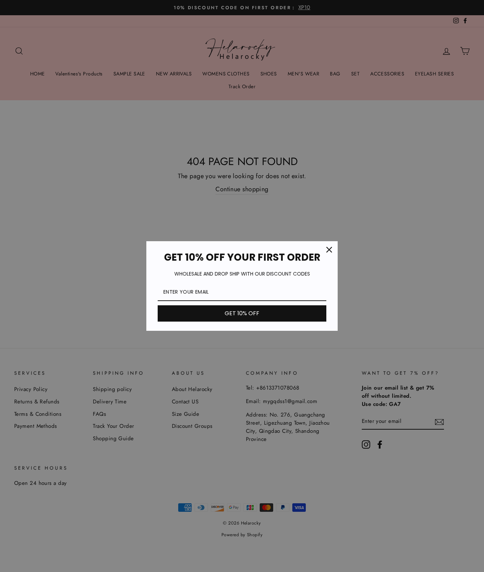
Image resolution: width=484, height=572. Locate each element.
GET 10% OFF (242, 313)
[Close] (329, 249)
